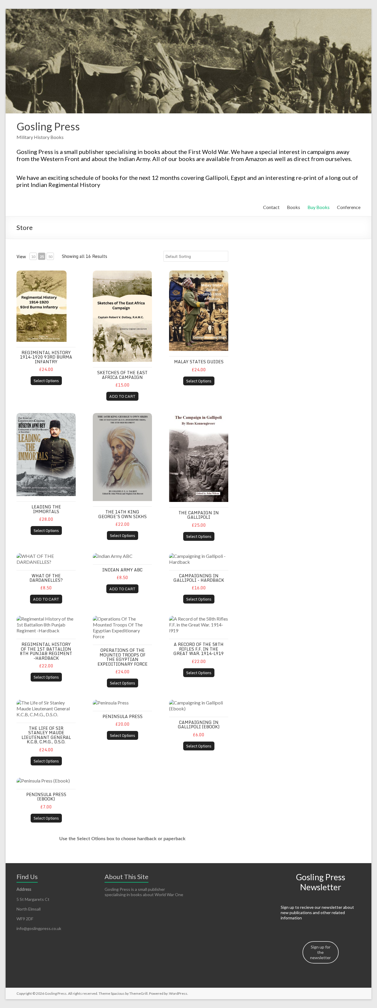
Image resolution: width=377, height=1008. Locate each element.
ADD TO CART (122, 396)
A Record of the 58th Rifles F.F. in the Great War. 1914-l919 (198, 649)
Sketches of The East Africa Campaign (122, 374)
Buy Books (318, 207)
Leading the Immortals (46, 509)
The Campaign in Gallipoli (198, 514)
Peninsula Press (122, 716)
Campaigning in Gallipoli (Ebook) (198, 724)
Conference (349, 207)
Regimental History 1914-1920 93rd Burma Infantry (46, 357)
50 (50, 256)
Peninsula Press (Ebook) (46, 796)
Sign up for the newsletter (320, 952)
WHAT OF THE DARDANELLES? (46, 577)
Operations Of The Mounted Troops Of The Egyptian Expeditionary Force (122, 657)
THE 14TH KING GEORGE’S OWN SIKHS (122, 514)
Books (293, 207)
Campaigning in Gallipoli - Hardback (198, 577)
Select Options (46, 380)
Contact (271, 207)
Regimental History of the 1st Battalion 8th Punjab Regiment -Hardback (46, 651)
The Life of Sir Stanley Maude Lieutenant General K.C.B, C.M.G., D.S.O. (46, 735)
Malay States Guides (199, 361)
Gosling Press (48, 126)
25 (42, 256)
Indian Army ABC (122, 569)
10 (33, 256)
